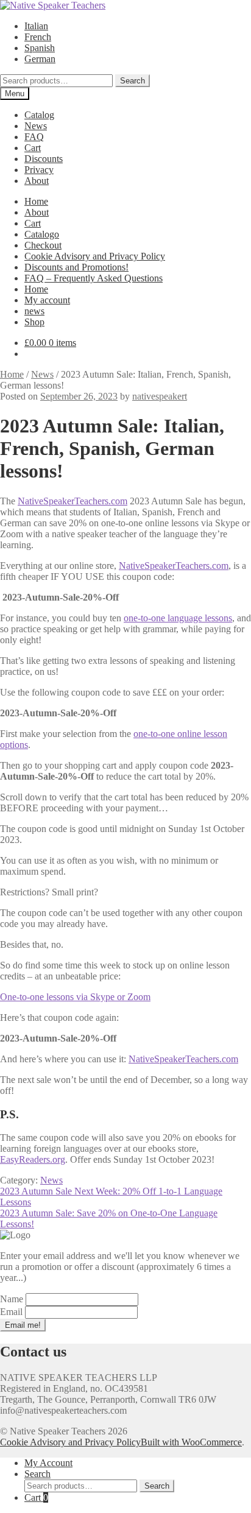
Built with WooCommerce (191, 1442)
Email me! (23, 1325)
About (36, 180)
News (35, 126)
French (37, 37)
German (39, 59)
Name (13, 1299)
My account (47, 300)
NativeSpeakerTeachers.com (72, 501)
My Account (48, 1463)
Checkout (43, 245)
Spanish (39, 48)
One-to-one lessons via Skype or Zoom (75, 997)
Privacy (39, 169)
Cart (32, 148)
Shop (34, 322)
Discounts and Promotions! (76, 267)
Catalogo (41, 234)
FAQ (34, 137)
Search (132, 80)
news (34, 311)
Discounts (43, 158)
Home (36, 201)
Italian (36, 26)
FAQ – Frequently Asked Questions (93, 278)
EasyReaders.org (32, 1159)
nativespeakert (159, 396)
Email (12, 1312)
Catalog (39, 115)
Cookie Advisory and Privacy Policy (94, 256)
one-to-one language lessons (178, 618)
